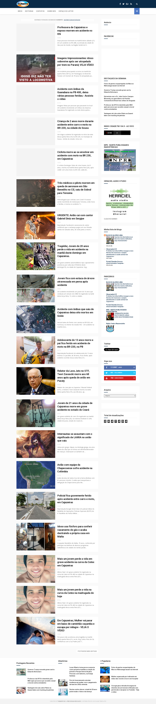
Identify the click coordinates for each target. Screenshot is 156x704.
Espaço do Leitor (66, 11)
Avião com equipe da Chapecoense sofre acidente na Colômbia (74, 468)
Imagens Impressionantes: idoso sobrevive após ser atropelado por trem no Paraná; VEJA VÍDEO (75, 61)
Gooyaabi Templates (99, 701)
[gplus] (127, 4)
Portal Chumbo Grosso (114, 261)
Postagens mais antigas (87, 651)
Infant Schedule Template (115, 263)
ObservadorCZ (111, 249)
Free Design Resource (74, 701)
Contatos (40, 11)
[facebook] (120, 4)
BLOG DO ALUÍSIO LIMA (114, 235)
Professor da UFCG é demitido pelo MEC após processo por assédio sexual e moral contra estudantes (119, 107)
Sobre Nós (51, 11)
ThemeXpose (61, 701)
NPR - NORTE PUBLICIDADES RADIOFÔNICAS (116, 310)
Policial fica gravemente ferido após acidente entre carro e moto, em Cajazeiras (76, 499)
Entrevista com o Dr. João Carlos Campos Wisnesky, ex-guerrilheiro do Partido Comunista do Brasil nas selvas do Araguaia (119, 98)
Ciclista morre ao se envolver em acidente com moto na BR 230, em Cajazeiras (75, 155)
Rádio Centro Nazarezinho (115, 323)
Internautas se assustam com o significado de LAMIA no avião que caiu (74, 437)
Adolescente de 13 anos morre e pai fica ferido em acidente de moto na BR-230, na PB (75, 343)
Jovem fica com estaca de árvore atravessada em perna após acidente (75, 282)
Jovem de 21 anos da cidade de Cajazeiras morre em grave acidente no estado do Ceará (74, 406)
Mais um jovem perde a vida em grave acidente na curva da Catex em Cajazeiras (75, 562)
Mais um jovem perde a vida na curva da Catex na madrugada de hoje (75, 593)
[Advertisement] (120, 61)
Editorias (29, 11)
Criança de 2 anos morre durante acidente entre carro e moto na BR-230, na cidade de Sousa (75, 124)
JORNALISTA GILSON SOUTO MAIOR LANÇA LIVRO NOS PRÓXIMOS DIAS (123, 315)
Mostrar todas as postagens (72, 20)
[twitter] (123, 4)
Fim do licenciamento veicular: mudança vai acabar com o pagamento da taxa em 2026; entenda (83, 682)
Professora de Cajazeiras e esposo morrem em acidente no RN (74, 31)
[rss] (131, 4)
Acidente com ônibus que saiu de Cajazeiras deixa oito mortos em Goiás (75, 312)
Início (20, 11)
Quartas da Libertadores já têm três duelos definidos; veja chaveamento (123, 239)
